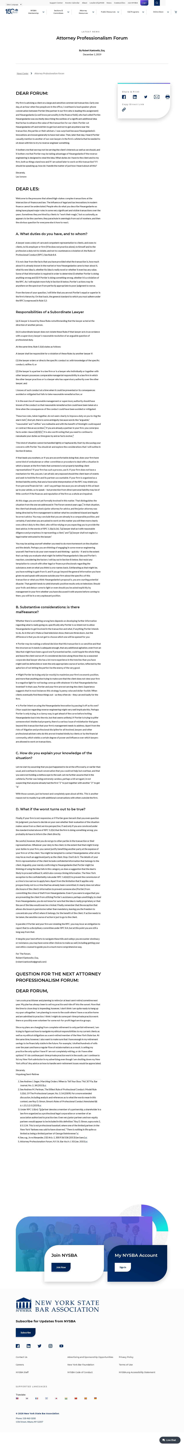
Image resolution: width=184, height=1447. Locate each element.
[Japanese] (56, 1398)
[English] (17, 1398)
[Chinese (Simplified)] (75, 1398)
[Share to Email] (157, 97)
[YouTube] (61, 1346)
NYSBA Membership (33, 12)
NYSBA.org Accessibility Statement (137, 1372)
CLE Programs (133, 12)
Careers (20, 1364)
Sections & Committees (58, 12)
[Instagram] (50, 1346)
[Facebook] (18, 1346)
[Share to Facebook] (124, 97)
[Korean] (27, 1398)
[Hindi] (66, 1398)
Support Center (56, 3)
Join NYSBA (133, 3)
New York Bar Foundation (80, 1364)
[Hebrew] (46, 1398)
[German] (95, 1398)
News (109, 3)
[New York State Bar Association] (12, 13)
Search (157, 3)
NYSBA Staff (22, 1372)
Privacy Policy (126, 1357)
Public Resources (108, 12)
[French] (36, 1398)
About (84, 3)
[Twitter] (39, 1346)
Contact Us (21, 1357)
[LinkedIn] (28, 1346)
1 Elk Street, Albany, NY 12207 (29, 1422)
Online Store (158, 12)
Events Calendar (72, 3)
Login (144, 3)
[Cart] (175, 12)
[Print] (167, 97)
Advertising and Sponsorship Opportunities (90, 1357)
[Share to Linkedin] (135, 97)
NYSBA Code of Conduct (80, 1372)
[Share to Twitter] (146, 97)
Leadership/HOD (97, 3)
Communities (119, 3)
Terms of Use (126, 1364)
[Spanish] (85, 1398)
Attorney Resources (83, 12)
